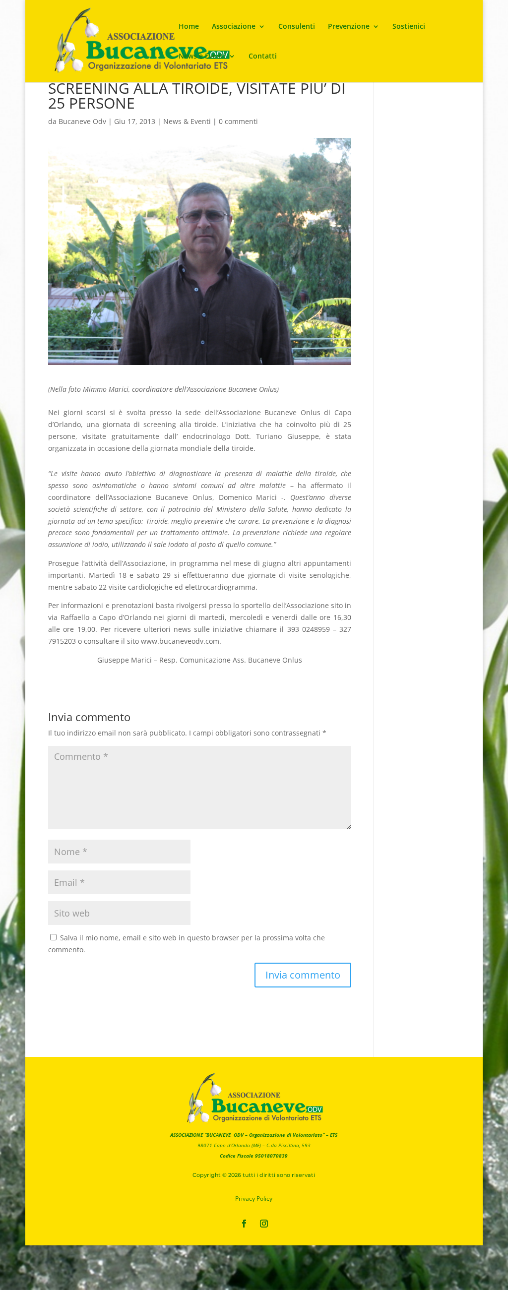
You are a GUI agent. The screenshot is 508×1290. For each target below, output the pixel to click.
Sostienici (408, 27)
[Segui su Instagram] (264, 1223)
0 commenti (238, 121)
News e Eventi (202, 57)
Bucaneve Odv (82, 121)
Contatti (263, 57)
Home (189, 27)
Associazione (233, 27)
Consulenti (296, 27)
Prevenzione (349, 27)
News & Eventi (187, 121)
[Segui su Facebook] (244, 1223)
